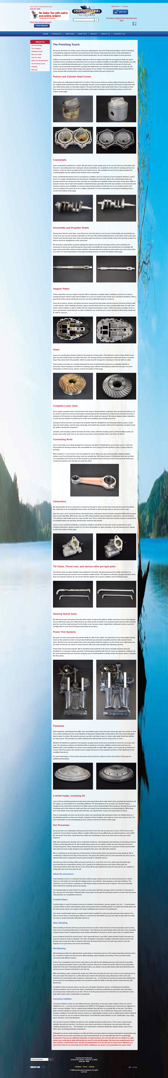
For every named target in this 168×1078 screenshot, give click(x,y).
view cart (122, 12)
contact (125, 6)
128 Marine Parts (37, 51)
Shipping (34, 66)
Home (45, 34)
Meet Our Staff (36, 54)
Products (57, 34)
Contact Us (119, 34)
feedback (78, 1066)
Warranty (34, 70)
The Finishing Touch (38, 63)
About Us (105, 34)
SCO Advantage (36, 45)
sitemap (91, 1066)
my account (115, 6)
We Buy (93, 34)
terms (85, 1066)
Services (70, 34)
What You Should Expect (39, 60)
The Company (36, 48)
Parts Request (42, 26)
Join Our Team (36, 57)
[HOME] (86, 11)
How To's (82, 34)
